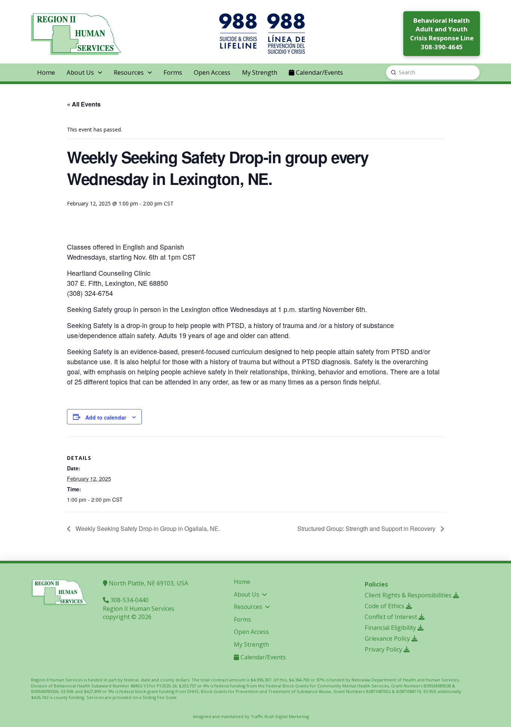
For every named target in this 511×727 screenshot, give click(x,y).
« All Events (84, 104)
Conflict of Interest (392, 617)
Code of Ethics (385, 606)
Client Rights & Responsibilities (409, 595)
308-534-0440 (129, 600)
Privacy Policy (384, 649)
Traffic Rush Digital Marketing (280, 716)
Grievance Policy (388, 638)
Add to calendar (105, 417)
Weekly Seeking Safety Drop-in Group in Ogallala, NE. (147, 528)
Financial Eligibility (391, 628)
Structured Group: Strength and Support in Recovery (367, 528)
